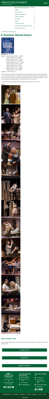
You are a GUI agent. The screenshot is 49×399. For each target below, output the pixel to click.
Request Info (24, 357)
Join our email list (39, 386)
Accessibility (15, 394)
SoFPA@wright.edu (25, 384)
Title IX (44, 394)
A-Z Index (28, 394)
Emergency (34, 394)
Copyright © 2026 (7, 394)
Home (16, 9)
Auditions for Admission (20, 14)
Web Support (25, 397)
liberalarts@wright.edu (42, 384)
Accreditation (22, 394)
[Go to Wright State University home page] (14, 2)
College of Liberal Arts (7, 4)
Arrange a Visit (24, 350)
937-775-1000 (8, 384)
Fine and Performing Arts (10, 31)
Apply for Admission (24, 365)
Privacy (40, 394)
